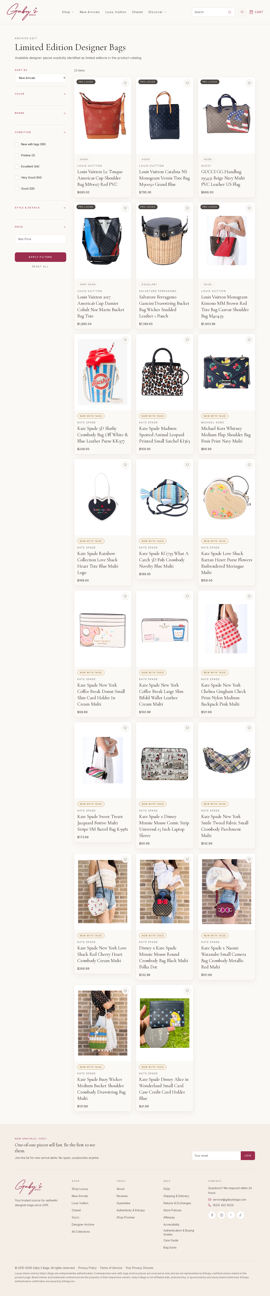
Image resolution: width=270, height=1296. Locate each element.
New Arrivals (90, 12)
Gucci (75, 1217)
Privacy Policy (87, 1267)
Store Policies (172, 1210)
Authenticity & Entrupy (131, 1210)
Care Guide (170, 1240)
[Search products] (229, 12)
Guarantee (123, 1203)
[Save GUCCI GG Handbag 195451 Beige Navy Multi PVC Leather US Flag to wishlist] (249, 83)
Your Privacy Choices (139, 1267)
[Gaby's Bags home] (22, 12)
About (120, 1189)
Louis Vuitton (116, 12)
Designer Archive (83, 1224)
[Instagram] (222, 1215)
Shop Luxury (80, 1189)
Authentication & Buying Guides (178, 1232)
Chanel (137, 12)
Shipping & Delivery (176, 1196)
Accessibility (171, 1224)
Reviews (122, 1196)
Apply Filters (40, 257)
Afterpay (169, 1217)
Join (247, 1155)
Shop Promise (126, 1217)
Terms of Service (111, 1267)
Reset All (40, 266)
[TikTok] (241, 1215)
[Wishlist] (242, 12)
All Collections (81, 1231)
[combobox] (208, 12)
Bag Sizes (170, 1247)
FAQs (166, 1189)
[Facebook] (212, 1215)
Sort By (21, 70)
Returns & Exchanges (177, 1203)
